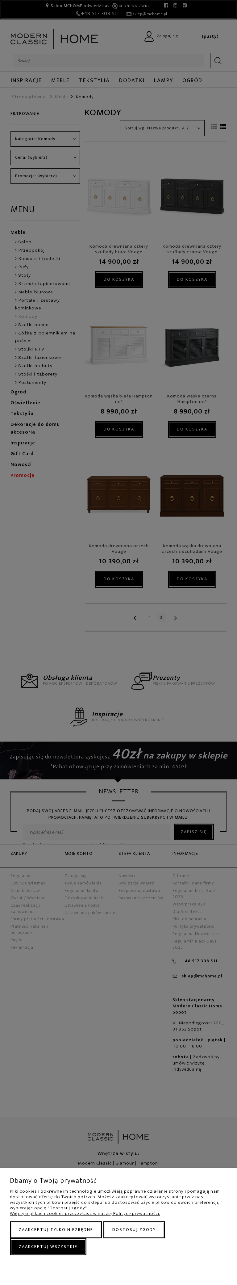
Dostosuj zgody (134, 1229)
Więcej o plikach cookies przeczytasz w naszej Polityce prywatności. (85, 1213)
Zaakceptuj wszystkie (48, 1246)
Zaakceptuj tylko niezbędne (56, 1229)
